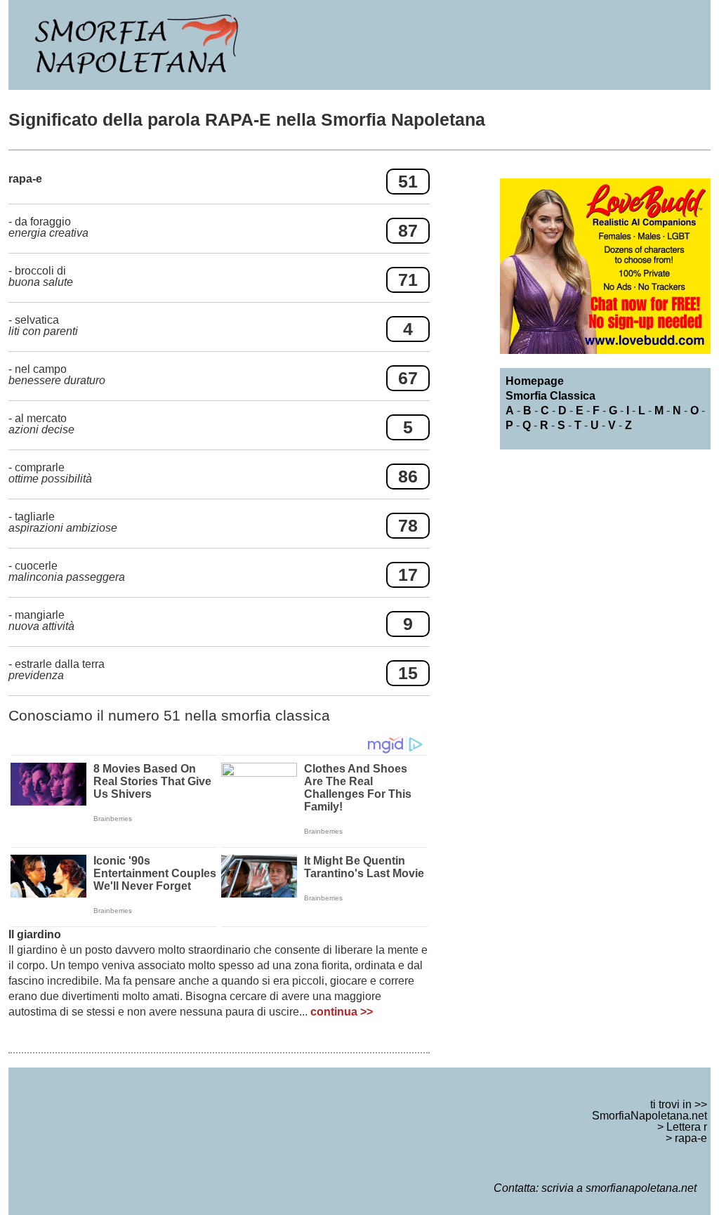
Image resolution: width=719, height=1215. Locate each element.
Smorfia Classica (550, 396)
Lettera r (686, 1127)
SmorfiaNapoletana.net (649, 1116)
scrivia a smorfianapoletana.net (619, 1188)
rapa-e (691, 1138)
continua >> (341, 1012)
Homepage (535, 381)
